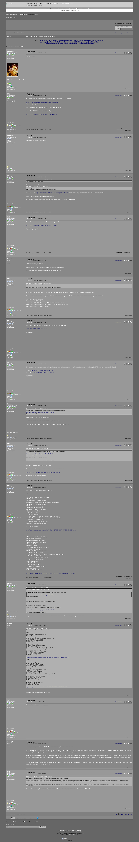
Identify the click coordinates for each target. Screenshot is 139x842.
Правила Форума (67, 8)
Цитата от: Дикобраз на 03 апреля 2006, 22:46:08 (39, 776)
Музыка (26, 14)
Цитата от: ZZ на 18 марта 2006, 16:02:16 (37, 408)
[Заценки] (9, 57)
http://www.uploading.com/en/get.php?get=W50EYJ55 (42, 114)
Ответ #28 (29, 487)
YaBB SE (78, 831)
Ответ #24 (29, 322)
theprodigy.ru (72, 834)
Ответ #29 (29, 585)
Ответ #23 (29, 280)
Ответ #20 (29, 177)
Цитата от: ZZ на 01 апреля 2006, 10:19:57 (37, 628)
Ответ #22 (29, 260)
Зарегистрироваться (66, 3)
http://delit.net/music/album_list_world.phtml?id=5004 (52, 192)
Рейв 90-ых (13, 17)
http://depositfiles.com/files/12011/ (36, 328)
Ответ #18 (29, 95)
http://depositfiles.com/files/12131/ (43, 372)
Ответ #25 (29, 364)
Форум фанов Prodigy (11, 14)
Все (24, 33)
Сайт (52, 8)
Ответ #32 (29, 743)
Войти (54, 3)
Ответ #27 (29, 445)
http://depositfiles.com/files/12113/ (42, 370)
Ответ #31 (29, 701)
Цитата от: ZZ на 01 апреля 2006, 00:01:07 (37, 587)
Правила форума (62, 830)
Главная (48, 8)
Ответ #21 (29, 218)
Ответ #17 (29, 53)
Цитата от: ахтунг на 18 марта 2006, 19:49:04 (38, 186)
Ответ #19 (29, 137)
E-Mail (8, 263)
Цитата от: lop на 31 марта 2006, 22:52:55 (37, 448)
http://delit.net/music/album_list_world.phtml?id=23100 (43, 472)
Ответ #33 (29, 773)
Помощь (75, 8)
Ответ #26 (29, 405)
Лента (56, 8)
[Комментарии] (11, 58)
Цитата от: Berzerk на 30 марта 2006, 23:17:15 (38, 283)
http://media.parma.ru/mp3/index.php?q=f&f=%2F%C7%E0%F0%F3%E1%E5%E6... (51, 530)
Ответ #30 (29, 625)
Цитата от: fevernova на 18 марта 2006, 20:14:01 (39, 180)
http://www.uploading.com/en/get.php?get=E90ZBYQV (42, 102)
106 (22, 33)
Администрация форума (74, 830)
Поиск (60, 8)
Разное (21, 14)
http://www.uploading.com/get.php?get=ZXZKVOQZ (41, 225)
